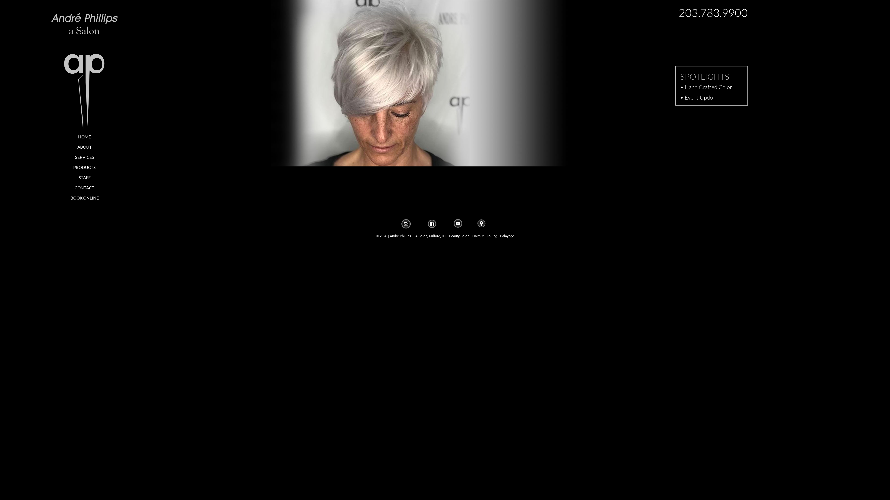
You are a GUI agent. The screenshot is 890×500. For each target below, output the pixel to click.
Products (84, 167)
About (84, 147)
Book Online (84, 197)
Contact (84, 187)
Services (84, 157)
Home (84, 136)
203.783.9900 (713, 12)
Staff (85, 177)
